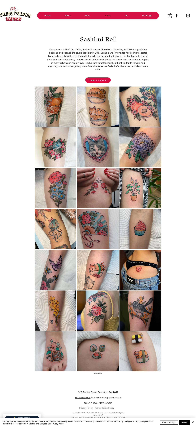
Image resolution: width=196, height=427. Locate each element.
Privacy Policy (86, 407)
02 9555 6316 (83, 397)
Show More (98, 373)
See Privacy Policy (55, 423)
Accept (184, 422)
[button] (170, 15)
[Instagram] (188, 15)
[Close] (192, 422)
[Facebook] (176, 15)
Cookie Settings (168, 422)
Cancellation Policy (104, 407)
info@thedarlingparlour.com (106, 397)
